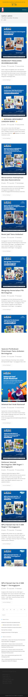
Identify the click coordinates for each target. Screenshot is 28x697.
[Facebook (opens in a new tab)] (12, 5)
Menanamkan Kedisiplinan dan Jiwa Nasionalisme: (12, 178)
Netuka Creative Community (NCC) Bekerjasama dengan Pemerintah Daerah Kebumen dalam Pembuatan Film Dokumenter (13, 645)
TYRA (2, 655)
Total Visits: (5, 681)
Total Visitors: (5, 683)
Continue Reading (6, 79)
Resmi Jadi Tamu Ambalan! (12, 234)
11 (21, 609)
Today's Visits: (5, 676)
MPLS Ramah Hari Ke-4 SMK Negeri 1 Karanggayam (12, 584)
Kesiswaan (19, 237)
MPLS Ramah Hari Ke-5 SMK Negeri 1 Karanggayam (12, 526)
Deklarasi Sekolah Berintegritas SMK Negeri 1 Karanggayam (12, 464)
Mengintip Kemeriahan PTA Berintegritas (9, 632)
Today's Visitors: (6, 678)
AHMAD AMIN (4, 639)
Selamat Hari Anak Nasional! (13, 404)
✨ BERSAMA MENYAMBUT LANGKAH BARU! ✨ (12, 120)
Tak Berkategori (20, 183)
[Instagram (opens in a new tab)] (14, 5)
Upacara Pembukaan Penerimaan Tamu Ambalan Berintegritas (12, 351)
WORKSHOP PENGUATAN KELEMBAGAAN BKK (11, 62)
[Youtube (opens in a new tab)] (15, 5)
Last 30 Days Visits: (6, 679)
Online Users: (5, 674)
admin (4, 66)
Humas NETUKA (20, 66)
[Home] (1, 20)
